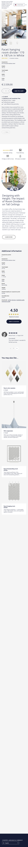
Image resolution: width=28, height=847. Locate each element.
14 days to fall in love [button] (8, 158)
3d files (9, 300)
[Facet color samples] (14, 373)
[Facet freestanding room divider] (14, 453)
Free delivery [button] (20, 152)
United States (20, 4)
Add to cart (19, 91)
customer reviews (13, 58)
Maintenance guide (6, 301)
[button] (23, 11)
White (3, 280)
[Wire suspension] (14, 413)
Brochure (14, 300)
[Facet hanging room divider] (14, 491)
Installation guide (20, 300)
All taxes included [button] (20, 158)
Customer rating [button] (7, 152)
